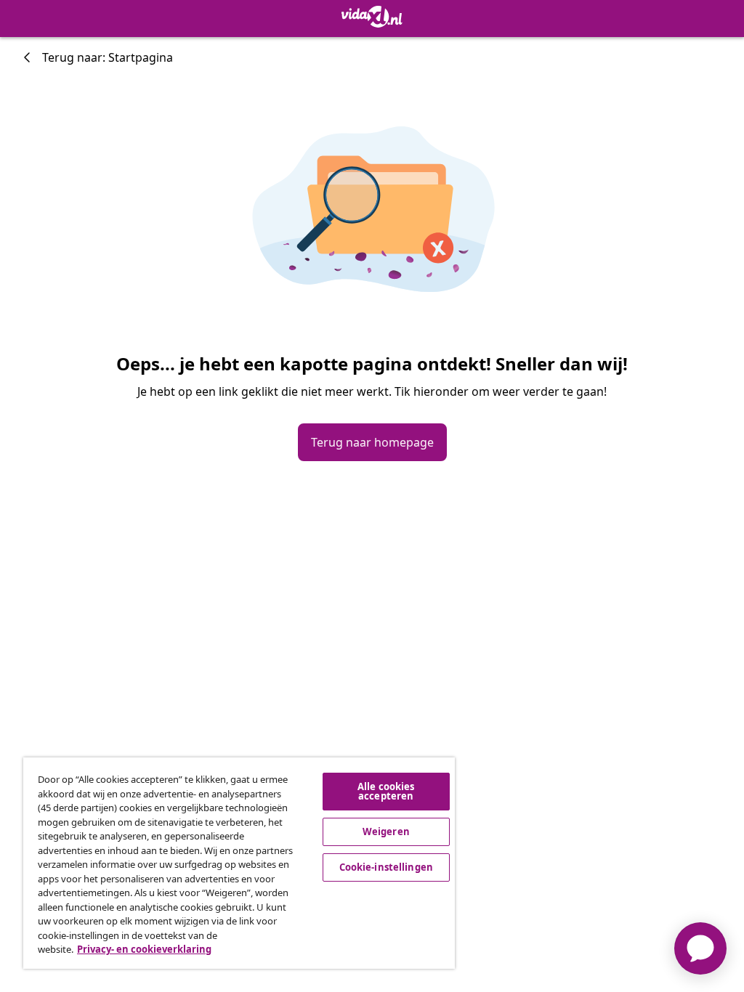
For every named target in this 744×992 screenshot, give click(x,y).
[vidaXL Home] (372, 17)
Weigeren (386, 831)
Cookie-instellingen (386, 867)
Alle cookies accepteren (386, 791)
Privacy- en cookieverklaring (144, 949)
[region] (239, 863)
